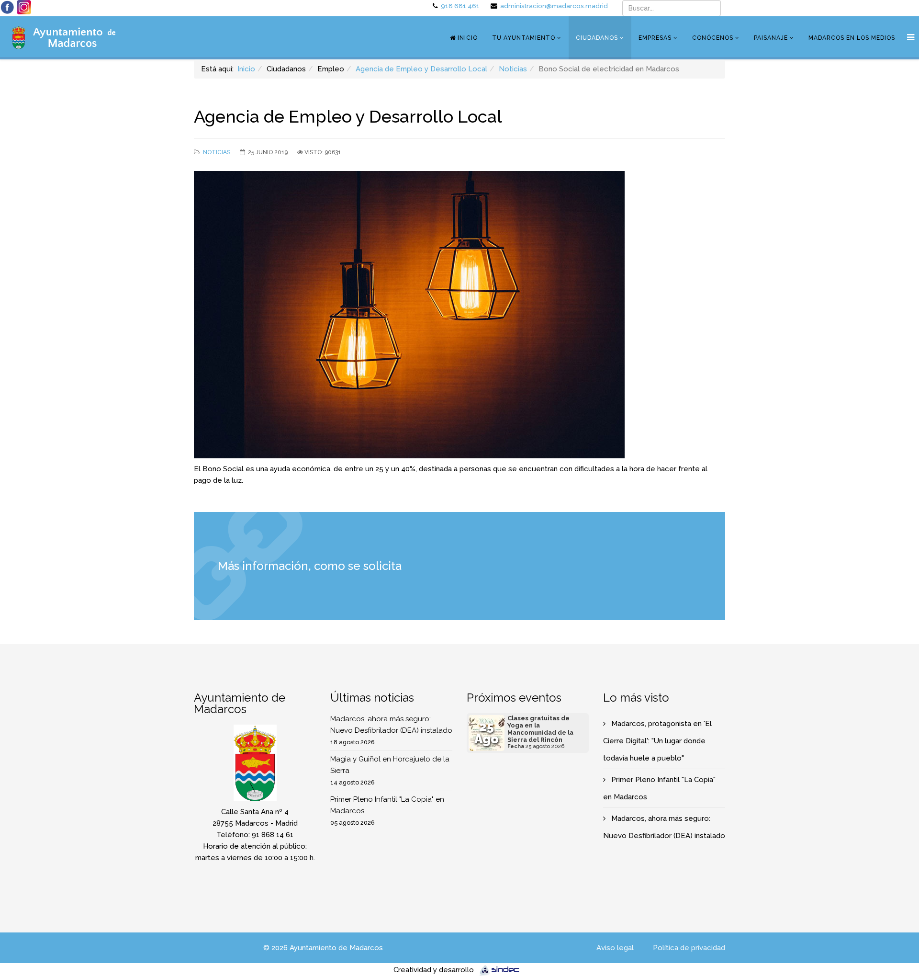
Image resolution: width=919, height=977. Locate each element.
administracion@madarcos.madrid (554, 6)
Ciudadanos (597, 37)
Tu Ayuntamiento (523, 37)
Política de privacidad (689, 947)
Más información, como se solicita (311, 566)
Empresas (655, 37)
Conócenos (712, 37)
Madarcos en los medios (851, 37)
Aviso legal (615, 947)
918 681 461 (460, 6)
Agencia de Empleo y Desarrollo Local (421, 69)
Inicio (467, 37)
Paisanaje (771, 37)
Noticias (513, 69)
